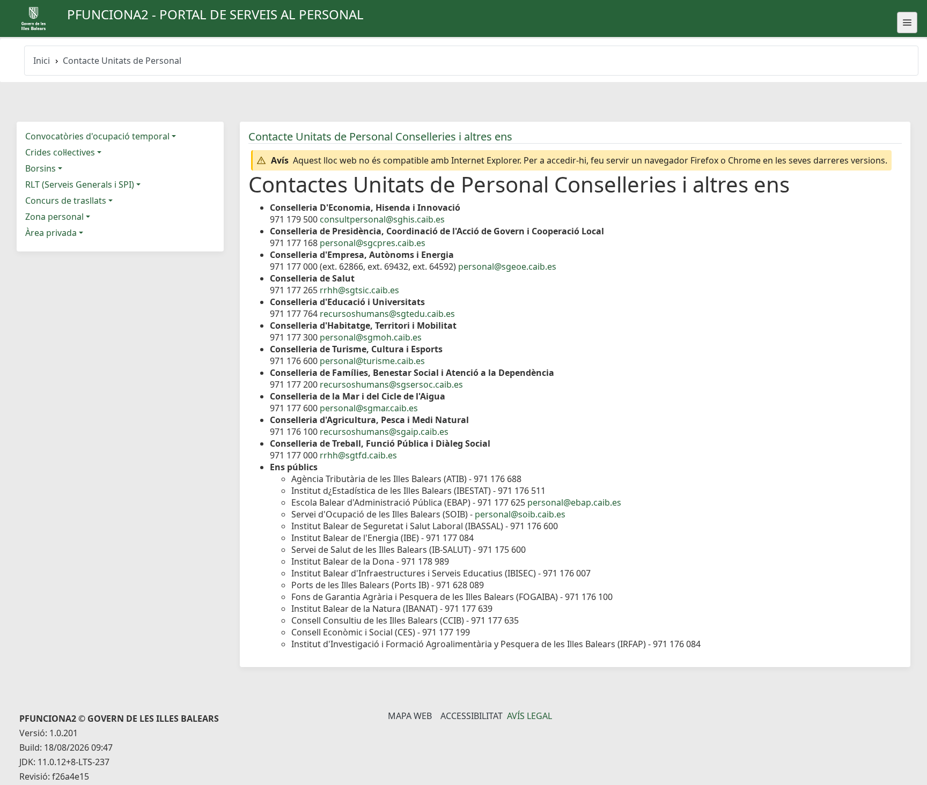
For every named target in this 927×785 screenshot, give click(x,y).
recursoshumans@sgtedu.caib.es (387, 314)
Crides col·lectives (60, 152)
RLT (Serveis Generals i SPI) (79, 184)
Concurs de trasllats (65, 200)
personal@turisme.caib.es (372, 361)
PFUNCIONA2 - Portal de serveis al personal (215, 14)
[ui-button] (907, 22)
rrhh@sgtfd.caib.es (358, 455)
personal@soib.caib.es (520, 514)
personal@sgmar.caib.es (369, 408)
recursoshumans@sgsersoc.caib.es (391, 384)
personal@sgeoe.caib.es (507, 266)
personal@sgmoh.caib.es (371, 337)
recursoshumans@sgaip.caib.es (384, 432)
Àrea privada (51, 233)
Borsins (40, 168)
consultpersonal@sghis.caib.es (382, 219)
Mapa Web (410, 716)
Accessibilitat (471, 716)
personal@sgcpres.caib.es (372, 243)
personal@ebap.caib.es (574, 502)
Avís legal (529, 716)
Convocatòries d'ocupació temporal (97, 136)
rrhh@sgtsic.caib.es (359, 290)
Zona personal (54, 217)
